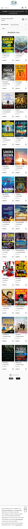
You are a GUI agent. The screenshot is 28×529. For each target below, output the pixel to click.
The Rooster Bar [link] (6, 222)
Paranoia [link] (4, 138)
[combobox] (11, 8)
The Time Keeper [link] (20, 222)
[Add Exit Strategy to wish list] (26, 89)
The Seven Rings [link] (20, 54)
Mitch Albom (19, 224)
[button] (23, 19)
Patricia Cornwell (20, 364)
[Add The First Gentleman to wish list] (13, 117)
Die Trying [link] (18, 278)
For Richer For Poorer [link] (20, 166)
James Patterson (7, 111)
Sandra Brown (6, 168)
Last (18, 378)
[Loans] (22, 8)
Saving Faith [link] (5, 194)
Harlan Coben (6, 55)
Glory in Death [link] (6, 250)
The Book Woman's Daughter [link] (20, 250)
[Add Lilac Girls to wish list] (26, 341)
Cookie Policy (18, 525)
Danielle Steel (19, 168)
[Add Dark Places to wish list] (13, 369)
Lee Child (19, 83)
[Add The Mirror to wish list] (26, 201)
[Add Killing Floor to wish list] (13, 285)
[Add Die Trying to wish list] (26, 285)
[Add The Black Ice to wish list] (13, 341)
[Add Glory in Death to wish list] (13, 257)
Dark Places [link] (5, 362)
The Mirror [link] (18, 194)
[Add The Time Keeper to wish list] (26, 229)
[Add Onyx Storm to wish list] (13, 89)
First (11, 378)
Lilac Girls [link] (18, 334)
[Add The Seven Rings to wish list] (26, 60)
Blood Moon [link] (5, 166)
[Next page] (18, 375)
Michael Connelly (7, 336)
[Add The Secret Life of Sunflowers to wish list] (13, 313)
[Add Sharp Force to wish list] (26, 369)
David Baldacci (7, 196)
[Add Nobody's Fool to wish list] (13, 60)
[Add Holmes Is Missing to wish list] (26, 313)
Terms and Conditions (7, 510)
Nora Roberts (19, 55)
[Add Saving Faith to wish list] (13, 201)
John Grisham (6, 224)
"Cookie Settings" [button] (18, 519)
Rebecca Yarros (7, 83)
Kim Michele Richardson (21, 252)
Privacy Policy (18, 510)
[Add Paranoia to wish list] (13, 145)
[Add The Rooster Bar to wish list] (13, 229)
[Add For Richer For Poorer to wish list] (26, 173)
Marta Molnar (6, 308)
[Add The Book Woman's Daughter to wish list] (26, 257)
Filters (3, 28)
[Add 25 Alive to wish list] (26, 117)
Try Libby (4, 11)
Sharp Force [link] (18, 362)
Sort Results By (4, 24)
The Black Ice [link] (5, 334)
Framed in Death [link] (20, 138)
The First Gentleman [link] (7, 110)
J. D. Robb (19, 139)
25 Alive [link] (18, 110)
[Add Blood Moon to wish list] (13, 173)
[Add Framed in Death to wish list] (26, 145)
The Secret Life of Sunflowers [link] (7, 306)
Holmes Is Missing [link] (20, 306)
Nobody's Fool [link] (6, 54)
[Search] (2, 8)
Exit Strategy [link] (19, 82)
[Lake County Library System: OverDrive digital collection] (14, 3)
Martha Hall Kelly (20, 336)
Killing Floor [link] (5, 278)
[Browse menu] (25, 8)
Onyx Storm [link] (5, 82)
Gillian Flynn (6, 364)
